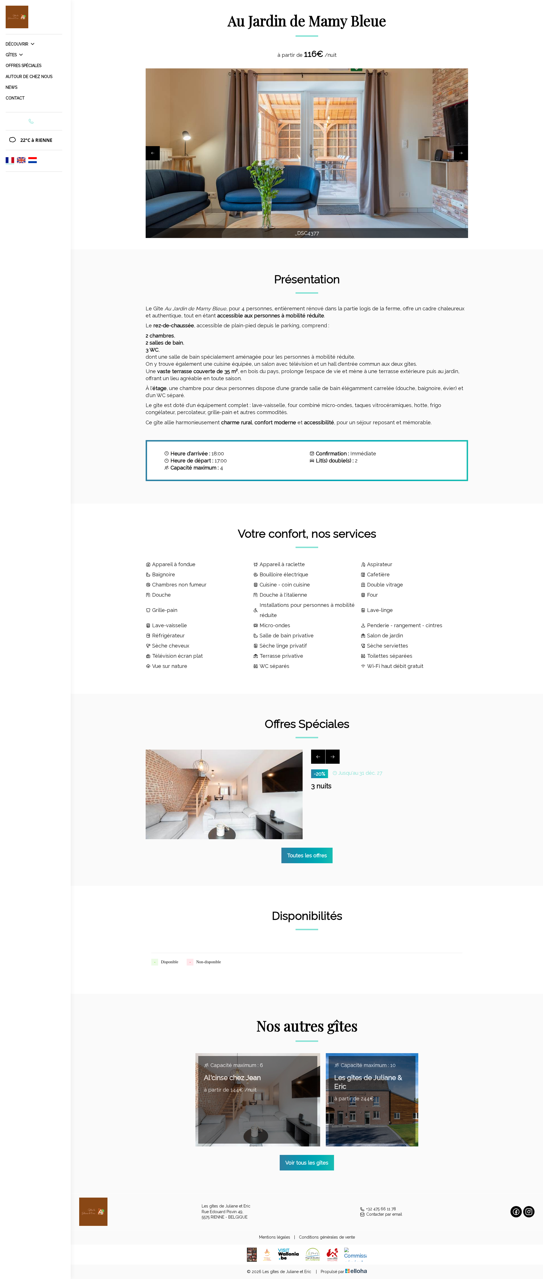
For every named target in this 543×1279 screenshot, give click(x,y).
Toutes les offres (307, 855)
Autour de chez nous (29, 76)
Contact (15, 98)
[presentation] (153, 153)
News (11, 87)
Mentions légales (274, 1237)
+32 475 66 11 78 (381, 1209)
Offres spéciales (23, 65)
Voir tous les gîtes (306, 1163)
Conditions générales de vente (327, 1237)
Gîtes (12, 55)
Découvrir (17, 44)
